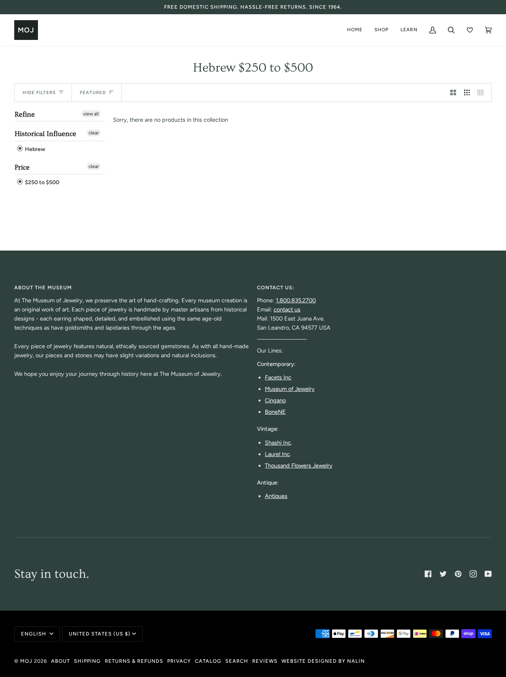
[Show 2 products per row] (453, 92)
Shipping (87, 661)
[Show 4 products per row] (482, 92)
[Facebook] (428, 573)
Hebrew (34, 149)
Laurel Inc (277, 454)
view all (91, 114)
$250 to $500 (41, 182)
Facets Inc (278, 377)
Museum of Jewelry (290, 388)
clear (94, 133)
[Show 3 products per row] (467, 92)
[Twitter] (443, 573)
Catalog (208, 661)
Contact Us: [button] (276, 287)
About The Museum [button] (43, 287)
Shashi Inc (278, 442)
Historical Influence (45, 134)
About (60, 661)
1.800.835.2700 (296, 300)
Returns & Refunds (134, 661)
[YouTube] (488, 573)
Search (236, 661)
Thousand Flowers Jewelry (298, 465)
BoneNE (275, 411)
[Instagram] (473, 573)
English (34, 634)
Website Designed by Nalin (323, 661)
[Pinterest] (458, 573)
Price (22, 167)
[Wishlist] (470, 30)
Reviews (265, 661)
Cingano (275, 400)
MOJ (26, 661)
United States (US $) (99, 634)
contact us (287, 309)
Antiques (276, 496)
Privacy (179, 661)
